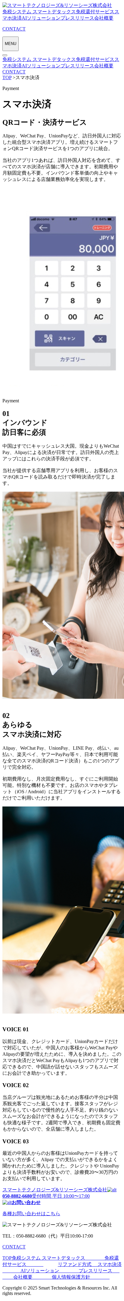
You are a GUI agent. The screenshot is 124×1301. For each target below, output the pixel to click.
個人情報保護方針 (81, 1277)
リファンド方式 (78, 1264)
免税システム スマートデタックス (39, 11)
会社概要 (103, 18)
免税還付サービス (95, 11)
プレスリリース (77, 18)
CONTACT (14, 71)
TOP (7, 1258)
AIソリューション (41, 18)
